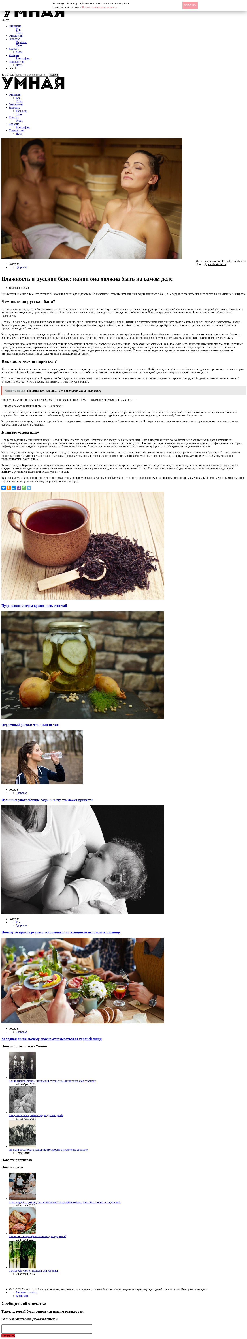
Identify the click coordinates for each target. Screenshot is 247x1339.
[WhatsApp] (24, 488)
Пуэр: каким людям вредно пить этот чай (34, 606)
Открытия (15, 25)
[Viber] (19, 488)
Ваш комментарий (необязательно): (29, 1319)
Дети (19, 64)
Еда (18, 29)
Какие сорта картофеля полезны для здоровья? (37, 1236)
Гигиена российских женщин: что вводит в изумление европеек (48, 1149)
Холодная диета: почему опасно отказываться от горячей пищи (51, 1039)
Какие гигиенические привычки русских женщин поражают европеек (52, 1080)
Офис (19, 32)
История (14, 55)
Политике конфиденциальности (99, 7)
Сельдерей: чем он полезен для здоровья (33, 1270)
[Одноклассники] (9, 488)
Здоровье (14, 38)
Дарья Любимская (215, 264)
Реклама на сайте (26, 1292)
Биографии (23, 58)
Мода (19, 51)
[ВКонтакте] (3, 488)
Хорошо (190, 5)
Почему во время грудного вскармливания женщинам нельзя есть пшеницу (61, 932)
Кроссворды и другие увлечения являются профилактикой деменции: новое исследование (65, 1202)
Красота (14, 48)
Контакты (22, 1295)
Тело (19, 45)
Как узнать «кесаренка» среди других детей (36, 1115)
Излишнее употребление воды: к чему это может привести (47, 800)
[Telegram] (29, 488)
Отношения (16, 35)
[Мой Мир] (14, 488)
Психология (16, 61)
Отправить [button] (8, 1335)
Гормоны (21, 42)
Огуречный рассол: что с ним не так (30, 725)
